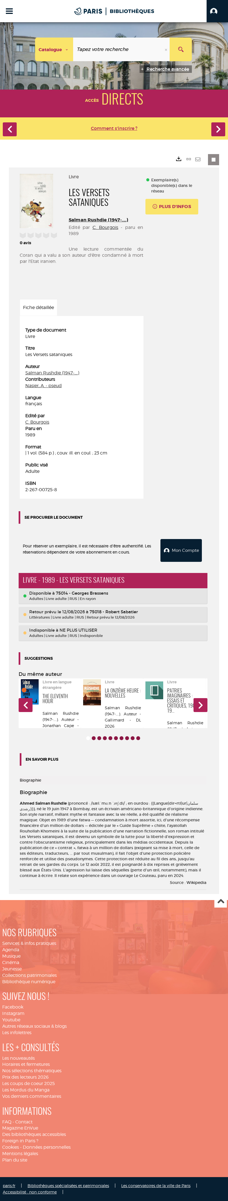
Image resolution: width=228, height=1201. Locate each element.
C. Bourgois (105, 227)
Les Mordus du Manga (25, 1090)
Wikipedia (196, 882)
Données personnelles (47, 1147)
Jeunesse (12, 969)
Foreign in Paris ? (20, 1140)
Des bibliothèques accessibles (34, 1134)
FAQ (6, 1122)
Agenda (10, 949)
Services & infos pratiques (29, 943)
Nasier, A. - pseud (43, 385)
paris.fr (9, 1185)
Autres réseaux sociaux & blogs (34, 1026)
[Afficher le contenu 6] (116, 738)
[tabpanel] (81, 410)
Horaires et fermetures (26, 1064)
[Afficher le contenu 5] (110, 738)
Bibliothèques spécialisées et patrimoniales (68, 1185)
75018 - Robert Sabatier (114, 611)
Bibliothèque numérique (28, 981)
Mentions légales (20, 1153)
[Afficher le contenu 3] (99, 738)
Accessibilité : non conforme (30, 1192)
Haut (220, 902)
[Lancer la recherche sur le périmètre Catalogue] (181, 49)
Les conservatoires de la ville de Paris (155, 1185)
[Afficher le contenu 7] (121, 738)
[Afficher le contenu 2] (94, 738)
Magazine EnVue (20, 1128)
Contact (24, 1122)
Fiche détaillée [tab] (38, 307)
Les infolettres (16, 1032)
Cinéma (10, 962)
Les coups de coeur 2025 (28, 1083)
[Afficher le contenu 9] (133, 738)
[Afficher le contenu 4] (105, 738)
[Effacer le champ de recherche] (166, 49)
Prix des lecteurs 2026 (25, 1077)
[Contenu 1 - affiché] (88, 738)
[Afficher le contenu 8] (127, 738)
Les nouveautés (18, 1058)
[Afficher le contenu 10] (138, 738)
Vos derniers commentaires (31, 1096)
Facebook (12, 1007)
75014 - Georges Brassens (82, 593)
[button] (217, 11)
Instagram (13, 1013)
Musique (11, 956)
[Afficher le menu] (9, 11)
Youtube (11, 1019)
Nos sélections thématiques (31, 1070)
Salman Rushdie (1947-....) (98, 220)
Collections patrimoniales (29, 975)
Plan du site (14, 1160)
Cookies (10, 1147)
